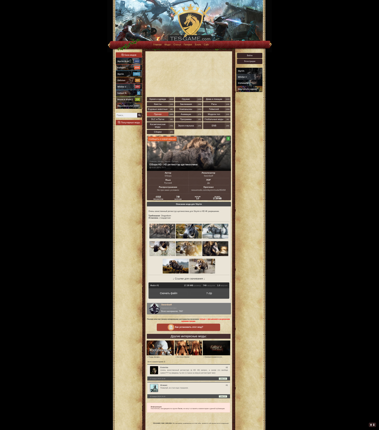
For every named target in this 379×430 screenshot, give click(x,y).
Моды (167, 44)
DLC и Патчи (157, 119)
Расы (214, 104)
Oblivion (128, 80)
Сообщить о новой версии (162, 139)
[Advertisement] (249, 138)
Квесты (158, 104)
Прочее (158, 114)
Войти (250, 55)
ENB (214, 125)
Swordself (166, 304)
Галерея (188, 44)
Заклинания (186, 104)
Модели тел (214, 114)
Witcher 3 (128, 86)
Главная (157, 44)
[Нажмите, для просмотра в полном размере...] (162, 238)
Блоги (198, 44)
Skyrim (128, 74)
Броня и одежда (158, 99)
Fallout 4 (128, 67)
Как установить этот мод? (189, 327)
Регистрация (249, 61)
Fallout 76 (128, 93)
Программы (186, 119)
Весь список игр (128, 105)
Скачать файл (168, 293)
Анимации (186, 114)
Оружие (186, 99)
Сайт (206, 44)
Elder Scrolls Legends (247, 89)
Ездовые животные (158, 109)
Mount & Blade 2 (128, 99)
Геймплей (214, 109)
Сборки (158, 132)
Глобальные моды (214, 119)
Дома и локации (214, 99)
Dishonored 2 (244, 83)
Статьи (177, 44)
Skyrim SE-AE (128, 61)
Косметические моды (158, 125)
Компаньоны (185, 109)
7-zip (209, 293)
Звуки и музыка (186, 125)
